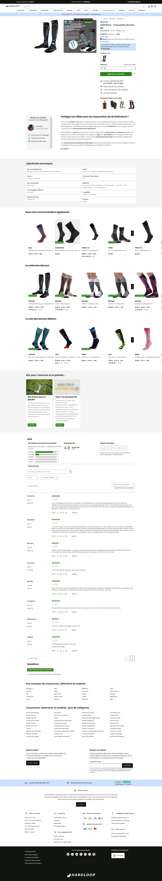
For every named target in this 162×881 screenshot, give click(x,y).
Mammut (85, 699)
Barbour (56, 699)
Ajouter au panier (116, 74)
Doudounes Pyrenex (88, 723)
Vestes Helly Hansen (88, 726)
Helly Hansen (58, 696)
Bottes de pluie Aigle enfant (91, 718)
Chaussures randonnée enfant (64, 731)
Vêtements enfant (88, 712)
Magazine (142, 10)
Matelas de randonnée (33, 731)
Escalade (70, 10)
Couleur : (105, 53)
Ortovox (28, 691)
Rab (27, 694)
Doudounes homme (32, 720)
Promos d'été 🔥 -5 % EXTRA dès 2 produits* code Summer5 (81, 14)
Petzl (111, 699)
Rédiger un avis (120, 30)
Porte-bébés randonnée (62, 736)
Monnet (104, 22)
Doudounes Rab (115, 718)
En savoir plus (105, 48)
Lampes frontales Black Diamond (92, 731)
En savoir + (65, 149)
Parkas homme (31, 723)
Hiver (86, 10)
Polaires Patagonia (88, 720)
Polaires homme (31, 726)
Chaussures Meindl (88, 733)
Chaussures (33, 10)
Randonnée (45, 10)
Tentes (28, 728)
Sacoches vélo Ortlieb (117, 726)
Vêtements (20, 10)
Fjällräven (85, 688)
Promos (131, 10)
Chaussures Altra (115, 728)
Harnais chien (114, 720)
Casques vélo (58, 733)
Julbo (111, 688)
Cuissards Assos (115, 712)
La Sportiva (29, 696)
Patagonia (29, 688)
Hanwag (112, 694)
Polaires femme (31, 718)
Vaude (84, 696)
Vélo (78, 10)
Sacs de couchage (32, 736)
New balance (114, 691)
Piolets (56, 718)
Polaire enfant (86, 715)
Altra (55, 688)
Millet (55, 691)
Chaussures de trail (60, 723)
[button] (46, 36)
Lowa (27, 699)
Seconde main (109, 10)
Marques (122, 10)
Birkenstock (113, 696)
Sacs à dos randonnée (61, 715)
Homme (105, 18)
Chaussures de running (61, 726)
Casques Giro (114, 715)
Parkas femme (31, 715)
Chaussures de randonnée (62, 720)
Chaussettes (120, 18)
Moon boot (57, 694)
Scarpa (84, 694)
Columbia (85, 691)
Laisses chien (114, 723)
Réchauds (57, 712)
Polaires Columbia (88, 728)
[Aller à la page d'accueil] (101, 19)
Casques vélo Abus (116, 733)
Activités (95, 10)
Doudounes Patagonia (117, 736)
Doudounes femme (32, 712)
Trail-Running (57, 10)
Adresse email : (95, 762)
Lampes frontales (31, 733)
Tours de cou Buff (115, 731)
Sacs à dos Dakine (88, 736)
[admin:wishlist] (134, 74)
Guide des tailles (130, 64)
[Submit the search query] (144, 6)
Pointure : (103, 64)
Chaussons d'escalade (61, 728)
